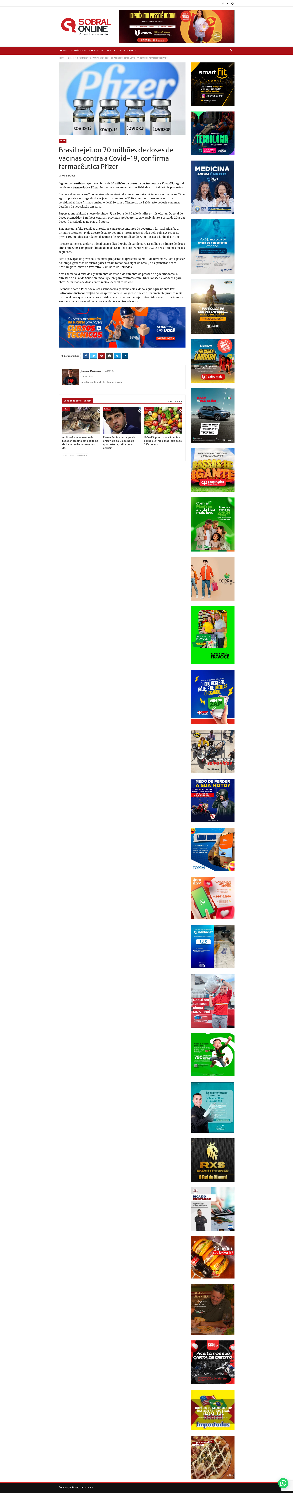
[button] (283, 1483)
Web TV (111, 50)
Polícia (66, 409)
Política (107, 409)
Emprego (94, 50)
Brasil (62, 140)
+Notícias (77, 50)
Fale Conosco (127, 50)
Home (63, 50)
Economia (149, 409)
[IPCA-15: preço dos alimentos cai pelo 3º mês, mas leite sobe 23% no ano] (163, 420)
